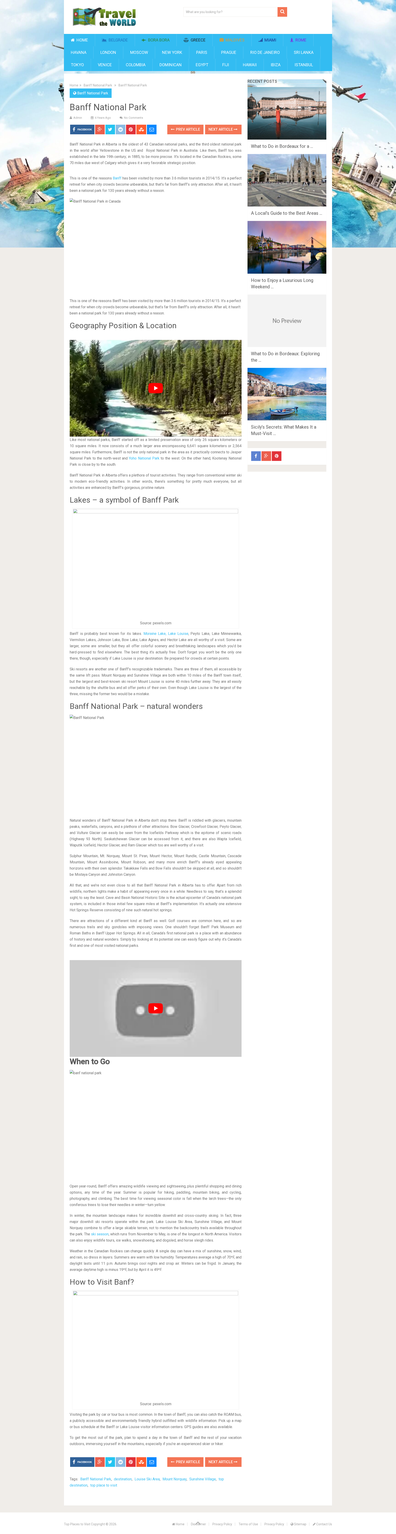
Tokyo (77, 64)
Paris (201, 52)
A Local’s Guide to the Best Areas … (286, 213)
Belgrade (118, 40)
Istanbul (303, 64)
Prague (228, 52)
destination (123, 1479)
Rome (300, 40)
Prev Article (187, 129)
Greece (198, 40)
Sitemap (299, 1524)
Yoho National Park (144, 458)
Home (82, 40)
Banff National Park (98, 85)
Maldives (235, 40)
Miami (270, 40)
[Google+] (266, 456)
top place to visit (103, 1485)
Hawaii (250, 64)
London (108, 52)
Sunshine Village (202, 1479)
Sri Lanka (304, 52)
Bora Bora (158, 40)
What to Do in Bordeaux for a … (282, 146)
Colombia (136, 64)
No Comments (133, 117)
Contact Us (324, 1524)
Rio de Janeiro (265, 52)
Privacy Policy (222, 1524)
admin (77, 117)
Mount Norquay (174, 1479)
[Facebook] (256, 456)
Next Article (221, 129)
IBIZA (275, 64)
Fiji (225, 64)
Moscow (139, 52)
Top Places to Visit (77, 1524)
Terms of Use (248, 1524)
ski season (100, 1234)
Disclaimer (198, 1524)
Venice (105, 64)
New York (172, 52)
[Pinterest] (276, 456)
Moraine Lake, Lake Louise (165, 633)
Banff (117, 178)
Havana (78, 52)
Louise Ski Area (147, 1479)
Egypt (202, 64)
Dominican (171, 64)
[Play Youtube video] (156, 388)
